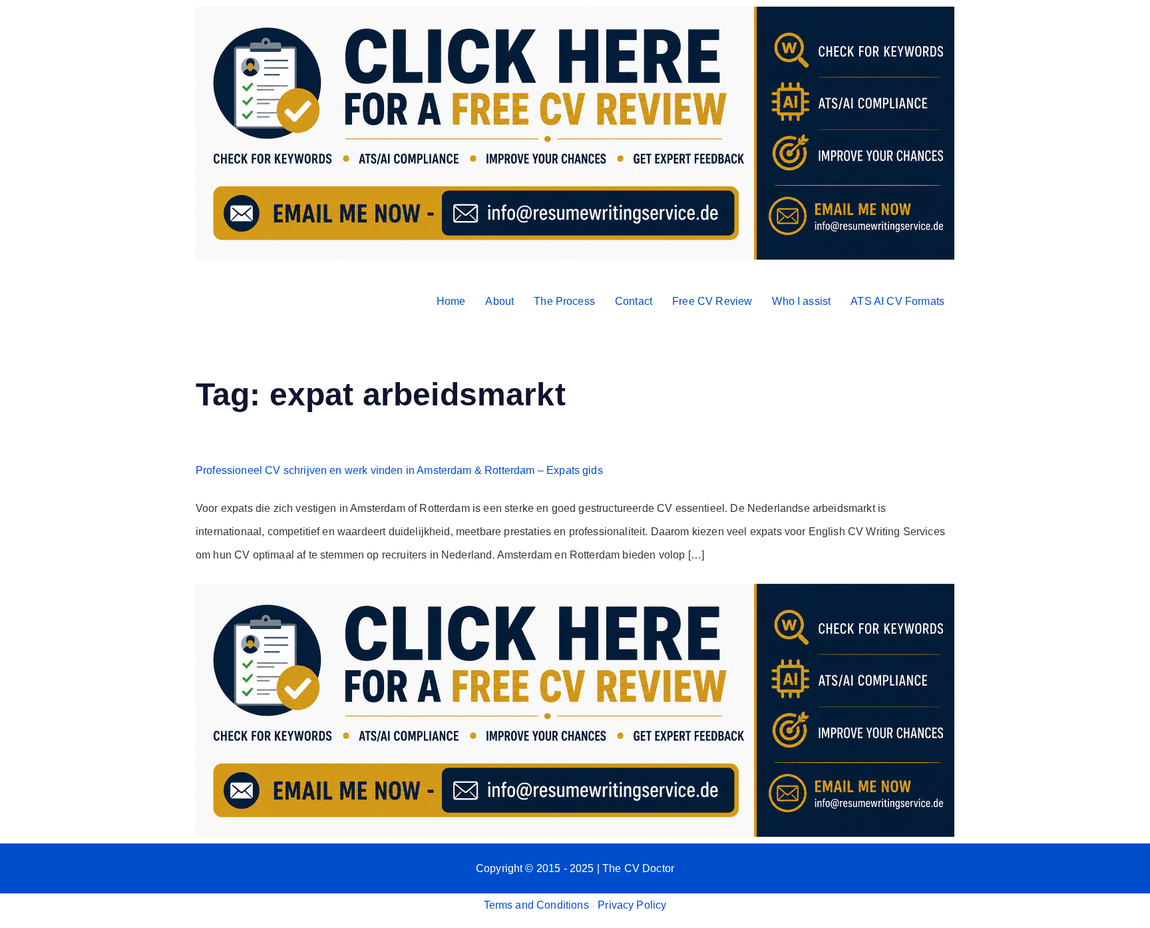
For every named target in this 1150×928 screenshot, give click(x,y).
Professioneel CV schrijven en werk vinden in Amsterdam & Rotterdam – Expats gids (399, 470)
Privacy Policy (632, 905)
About (499, 301)
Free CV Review (712, 301)
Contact (633, 301)
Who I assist (801, 301)
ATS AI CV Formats (897, 301)
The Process (564, 301)
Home (451, 301)
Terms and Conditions (536, 905)
